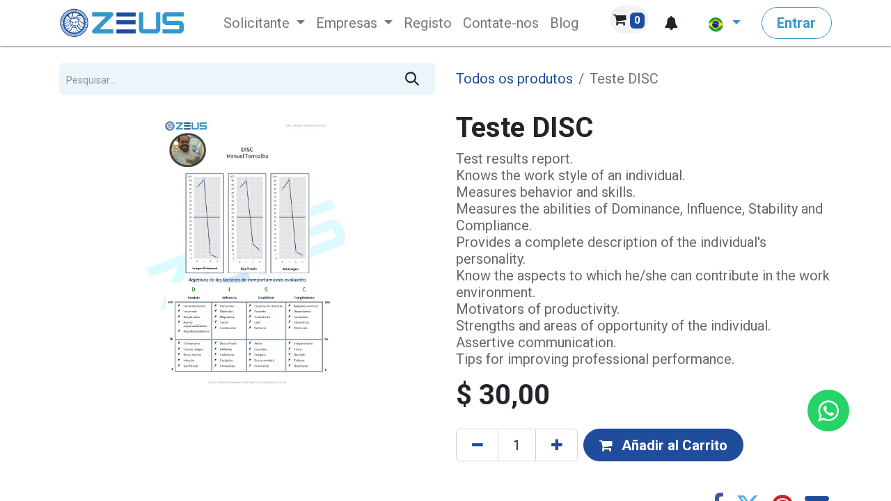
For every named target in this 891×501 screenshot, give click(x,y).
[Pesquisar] (412, 79)
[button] (671, 23)
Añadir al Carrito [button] (672, 445)
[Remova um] (477, 445)
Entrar (796, 23)
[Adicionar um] (556, 445)
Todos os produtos (514, 78)
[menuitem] (264, 23)
